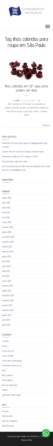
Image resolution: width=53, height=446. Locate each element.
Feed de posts (7, 416)
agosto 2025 (6, 256)
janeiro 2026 (6, 232)
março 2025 (6, 281)
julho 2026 (6, 202)
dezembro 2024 (8, 295)
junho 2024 (6, 324)
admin (17, 100)
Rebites (5, 390)
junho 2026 (6, 207)
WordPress (35, 436)
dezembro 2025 (8, 236)
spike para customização (11, 394)
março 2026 (6, 222)
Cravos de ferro (8, 351)
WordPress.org (8, 425)
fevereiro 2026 (7, 227)
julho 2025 (6, 261)
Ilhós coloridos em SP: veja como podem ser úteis (26, 88)
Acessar (5, 411)
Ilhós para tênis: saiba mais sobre (14, 161)
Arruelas (5, 341)
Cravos (4, 346)
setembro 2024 (8, 310)
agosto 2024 (6, 315)
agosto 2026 (6, 197)
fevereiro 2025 (7, 285)
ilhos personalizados (10, 385)
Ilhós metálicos (7, 380)
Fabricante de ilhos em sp (11, 365)
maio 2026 (6, 212)
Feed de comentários (10, 421)
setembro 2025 (8, 251)
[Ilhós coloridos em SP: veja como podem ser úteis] (26, 68)
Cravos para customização (12, 360)
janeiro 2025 (6, 290)
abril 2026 (6, 217)
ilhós (25, 95)
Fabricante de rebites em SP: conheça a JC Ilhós (20, 156)
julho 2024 (6, 320)
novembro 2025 (8, 241)
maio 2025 (6, 271)
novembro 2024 (8, 300)
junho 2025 (6, 266)
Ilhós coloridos (7, 375)
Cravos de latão (7, 355)
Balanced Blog (26, 440)
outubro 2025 (7, 246)
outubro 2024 (7, 305)
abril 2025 (6, 276)
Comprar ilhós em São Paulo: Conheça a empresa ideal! (23, 151)
